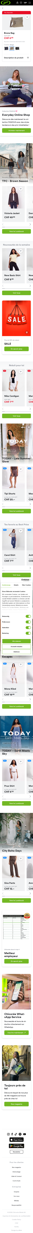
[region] (16, 163)
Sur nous (16, 1196)
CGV (16, 1223)
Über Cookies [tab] (26, 585)
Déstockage (16, 1172)
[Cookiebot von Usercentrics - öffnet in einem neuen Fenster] (23, 580)
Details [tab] (16, 585)
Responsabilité (16, 1205)
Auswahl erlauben (16, 646)
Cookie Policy (16, 1219)
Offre (5, 468)
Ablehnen (16, 652)
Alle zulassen (16, 641)
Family (16, 1227)
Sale (4, 370)
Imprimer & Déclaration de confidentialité (16, 1216)
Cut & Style (16, 1181)
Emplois (16, 1192)
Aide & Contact (16, 1176)
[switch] (28, 622)
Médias (16, 1201)
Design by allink (16, 1230)
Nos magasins (16, 1167)
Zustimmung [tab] (6, 585)
